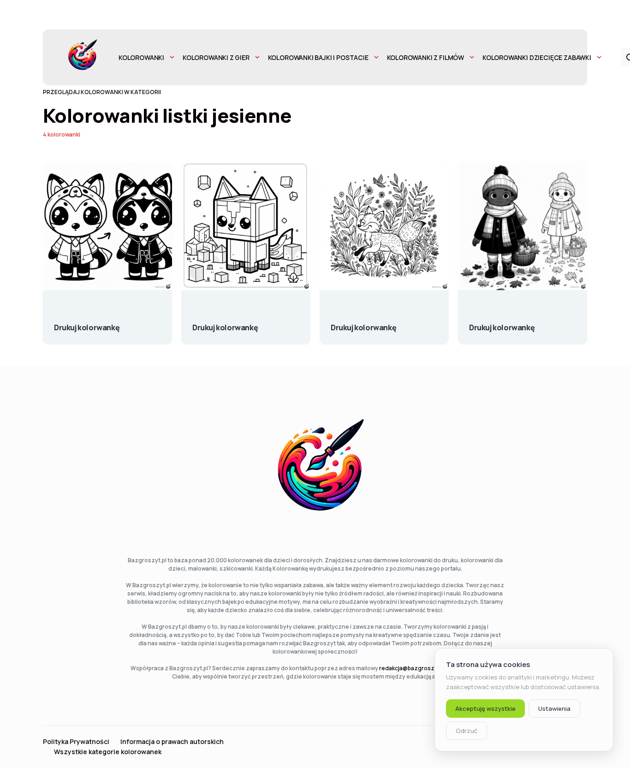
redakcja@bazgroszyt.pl (412, 668)
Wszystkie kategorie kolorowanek (107, 752)
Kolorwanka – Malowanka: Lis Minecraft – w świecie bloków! (225, 323)
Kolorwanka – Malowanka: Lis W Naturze (363, 323)
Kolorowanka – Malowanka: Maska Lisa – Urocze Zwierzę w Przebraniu (86, 323)
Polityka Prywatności (76, 741)
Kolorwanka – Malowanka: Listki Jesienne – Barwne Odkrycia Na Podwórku (502, 323)
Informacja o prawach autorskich (172, 741)
